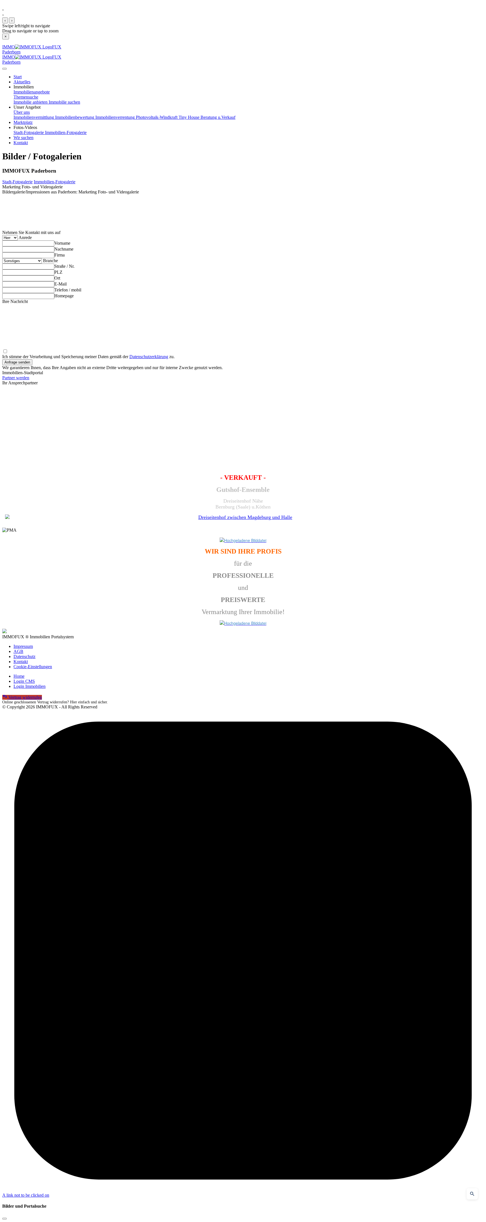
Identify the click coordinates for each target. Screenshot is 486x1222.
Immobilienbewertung (74, 117)
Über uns (22, 112)
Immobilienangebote (32, 92)
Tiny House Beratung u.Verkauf (206, 117)
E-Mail (60, 284)
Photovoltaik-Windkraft (156, 117)
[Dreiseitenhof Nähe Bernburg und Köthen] (243, 517)
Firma (59, 255)
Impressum (23, 646)
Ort (57, 278)
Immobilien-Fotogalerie (65, 132)
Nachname (63, 249)
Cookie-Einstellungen (33, 666)
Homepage (64, 295)
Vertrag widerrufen (24, 697)
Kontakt (21, 661)
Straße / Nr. (64, 266)
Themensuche (26, 97)
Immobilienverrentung (114, 117)
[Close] (4, 69)
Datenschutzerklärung (148, 356)
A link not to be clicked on (25, 1195)
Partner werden (15, 377)
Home (19, 676)
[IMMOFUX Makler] (243, 540)
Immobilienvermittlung (34, 117)
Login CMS (24, 681)
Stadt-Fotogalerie (29, 132)
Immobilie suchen (64, 102)
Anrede (25, 237)
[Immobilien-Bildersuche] (472, 1193)
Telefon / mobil (67, 289)
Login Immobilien (30, 686)
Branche (50, 260)
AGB (18, 651)
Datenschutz (24, 656)
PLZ (58, 272)
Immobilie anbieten (31, 102)
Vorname (62, 243)
